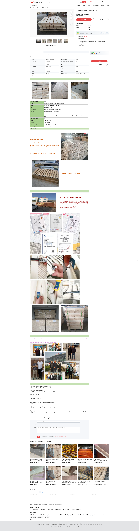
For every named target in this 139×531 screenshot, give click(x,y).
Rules (108, 5)
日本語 (81, 524)
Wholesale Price (71, 523)
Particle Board (43, 509)
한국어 (78, 524)
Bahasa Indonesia (99, 524)
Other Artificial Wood (34, 509)
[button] (85, 54)
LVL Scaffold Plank (73, 498)
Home (31, 7)
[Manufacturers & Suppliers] (36, 2)
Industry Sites (76, 523)
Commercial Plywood (34, 494)
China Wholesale (65, 523)
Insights (97, 523)
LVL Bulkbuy (47, 517)
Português (51, 524)
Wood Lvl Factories (74, 514)
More (31, 519)
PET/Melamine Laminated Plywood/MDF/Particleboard (39, 496)
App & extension (95, 5)
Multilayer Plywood (66, 509)
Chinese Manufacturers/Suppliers (56, 523)
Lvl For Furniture (87, 514)
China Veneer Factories (35, 514)
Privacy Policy (86, 526)
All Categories (34, 5)
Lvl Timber (81, 514)
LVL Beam (32, 498)
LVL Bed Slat (52, 498)
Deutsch (67, 524)
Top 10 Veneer (33, 517)
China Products (48, 523)
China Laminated (44, 514)
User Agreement (75, 526)
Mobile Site (93, 523)
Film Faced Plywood (92, 494)
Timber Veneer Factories (64, 514)
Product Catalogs (46, 491)
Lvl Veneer (101, 514)
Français (55, 524)
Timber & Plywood (45, 7)
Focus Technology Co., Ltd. (62, 526)
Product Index (88, 523)
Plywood (50, 7)
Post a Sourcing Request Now (60, 436)
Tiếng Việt (94, 524)
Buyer (84, 5)
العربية (75, 524)
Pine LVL (71, 496)
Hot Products (43, 523)
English (44, 524)
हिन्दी (84, 524)
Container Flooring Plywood (54, 496)
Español (47, 524)
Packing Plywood (72, 494)
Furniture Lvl (95, 514)
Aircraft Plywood (58, 509)
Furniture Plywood (53, 494)
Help (89, 5)
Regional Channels (82, 523)
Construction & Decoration (37, 7)
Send (38, 436)
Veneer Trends (40, 517)
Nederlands (71, 524)
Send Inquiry (83, 19)
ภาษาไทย (87, 524)
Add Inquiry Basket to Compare (52, 45)
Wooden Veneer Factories (53, 514)
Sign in (107, 2)
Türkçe (91, 524)
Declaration (80, 526)
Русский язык (60, 524)
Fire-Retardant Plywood (76, 509)
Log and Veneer (50, 509)
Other (90, 498)
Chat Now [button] (101, 19)
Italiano (64, 524)
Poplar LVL (91, 496)
